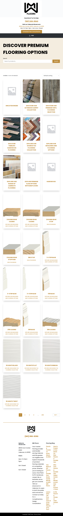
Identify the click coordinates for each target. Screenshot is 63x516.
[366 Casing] (51, 315)
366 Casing (51, 330)
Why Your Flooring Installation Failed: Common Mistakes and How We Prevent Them (55, 477)
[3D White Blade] (11, 350)
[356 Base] (51, 279)
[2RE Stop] (31, 242)
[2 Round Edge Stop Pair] (11, 242)
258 (43, 415)
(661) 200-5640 (31, 21)
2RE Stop (31, 257)
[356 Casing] (11, 315)
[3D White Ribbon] (51, 350)
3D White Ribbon (51, 365)
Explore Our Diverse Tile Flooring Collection (31, 147)
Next (55, 415)
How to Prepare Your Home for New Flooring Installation (55, 454)
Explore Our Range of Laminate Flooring (12, 185)
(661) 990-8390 (31, 436)
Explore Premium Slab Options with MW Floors (31, 184)
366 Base (31, 330)
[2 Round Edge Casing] (11, 204)
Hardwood (51, 182)
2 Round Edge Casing (12, 221)
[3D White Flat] (31, 350)
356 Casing (11, 330)
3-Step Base (51, 257)
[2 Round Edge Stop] (51, 204)
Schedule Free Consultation (31, 31)
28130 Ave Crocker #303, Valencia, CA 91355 (31, 26)
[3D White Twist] (11, 386)
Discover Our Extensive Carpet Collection (31, 108)
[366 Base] (31, 315)
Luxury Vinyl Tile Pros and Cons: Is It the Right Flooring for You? (48, 500)
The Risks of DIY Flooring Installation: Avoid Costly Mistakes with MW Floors (48, 475)
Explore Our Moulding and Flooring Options (51, 147)
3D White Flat (31, 365)
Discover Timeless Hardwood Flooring (11, 147)
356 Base (51, 294)
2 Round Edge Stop (51, 221)
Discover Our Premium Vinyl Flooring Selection (51, 109)
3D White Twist (12, 401)
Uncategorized (12, 106)
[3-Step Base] (51, 242)
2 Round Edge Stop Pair (12, 258)
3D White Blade (12, 365)
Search (5, 58)
